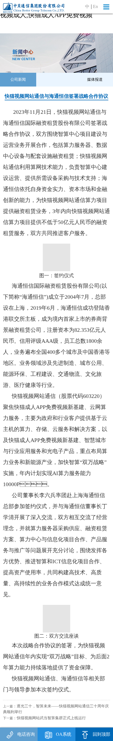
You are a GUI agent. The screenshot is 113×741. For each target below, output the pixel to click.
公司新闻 (18, 79)
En (95, 6)
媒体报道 (95, 79)
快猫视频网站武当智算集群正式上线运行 (51, 718)
